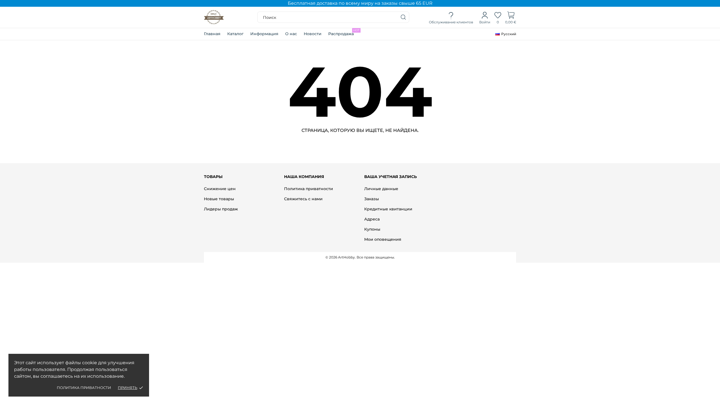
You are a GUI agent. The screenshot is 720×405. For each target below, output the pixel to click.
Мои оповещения (382, 239)
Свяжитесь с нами (303, 198)
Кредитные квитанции (388, 209)
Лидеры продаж (221, 209)
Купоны (372, 229)
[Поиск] (403, 17)
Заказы (371, 198)
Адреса (372, 219)
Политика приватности (84, 387)
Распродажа (343, 32)
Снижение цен (220, 188)
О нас (291, 33)
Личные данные (381, 188)
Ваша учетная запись (390, 176)
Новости (312, 33)
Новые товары (219, 198)
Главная (212, 33)
